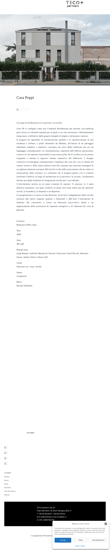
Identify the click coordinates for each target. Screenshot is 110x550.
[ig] (6, 453)
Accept (62, 540)
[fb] (6, 447)
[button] (106, 524)
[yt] (6, 463)
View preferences (98, 540)
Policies (77, 546)
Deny (81, 540)
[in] (6, 458)
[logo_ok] (74, 2)
